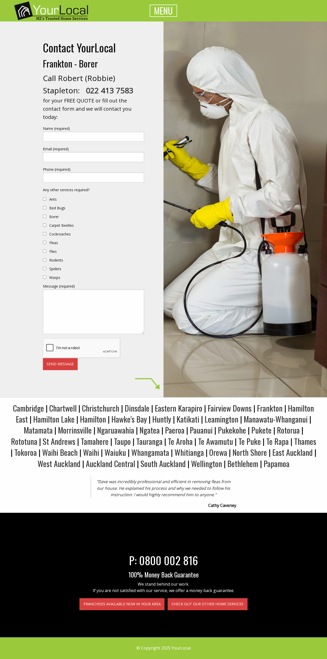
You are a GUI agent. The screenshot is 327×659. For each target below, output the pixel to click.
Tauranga (149, 441)
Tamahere (95, 441)
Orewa (218, 452)
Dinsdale (137, 408)
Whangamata (150, 452)
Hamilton (93, 419)
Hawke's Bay (129, 419)
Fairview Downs (230, 408)
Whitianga (189, 452)
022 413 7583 (109, 90)
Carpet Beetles (61, 225)
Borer (54, 216)
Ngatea (149, 430)
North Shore (249, 452)
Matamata (38, 430)
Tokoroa (25, 452)
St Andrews (59, 441)
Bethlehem (242, 463)
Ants (53, 199)
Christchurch (100, 408)
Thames (305, 441)
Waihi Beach (60, 452)
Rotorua (288, 430)
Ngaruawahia (115, 430)
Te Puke (249, 441)
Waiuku (115, 452)
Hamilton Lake (54, 419)
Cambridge (28, 408)
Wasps (54, 277)
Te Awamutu (215, 441)
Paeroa (174, 430)
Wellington (206, 463)
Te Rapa (277, 441)
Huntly (161, 419)
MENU (163, 11)
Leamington (221, 419)
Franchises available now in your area (122, 603)
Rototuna (24, 441)
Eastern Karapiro (178, 408)
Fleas (53, 242)
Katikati (188, 419)
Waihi (91, 452)
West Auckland (59, 463)
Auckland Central (110, 463)
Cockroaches (60, 234)
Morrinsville (75, 430)
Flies (53, 251)
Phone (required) (57, 169)
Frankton (270, 408)
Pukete (261, 430)
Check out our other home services (207, 603)
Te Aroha (180, 441)
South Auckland (163, 463)
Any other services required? (66, 189)
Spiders (55, 268)
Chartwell (63, 408)
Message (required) (59, 286)
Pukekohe (232, 430)
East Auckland (292, 452)
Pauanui (201, 430)
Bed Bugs (57, 208)
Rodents (56, 260)
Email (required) (56, 148)
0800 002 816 (168, 560)
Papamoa (276, 463)
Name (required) (56, 128)
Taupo (122, 441)
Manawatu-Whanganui (276, 419)
